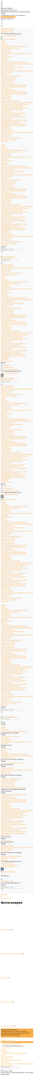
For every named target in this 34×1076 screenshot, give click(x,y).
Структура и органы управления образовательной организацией (14, 93)
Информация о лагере (10, 152)
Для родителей (7, 69)
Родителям (5, 1062)
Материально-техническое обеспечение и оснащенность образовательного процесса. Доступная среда (17, 104)
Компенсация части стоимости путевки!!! (17, 71)
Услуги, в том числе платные (12, 67)
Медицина (5, 74)
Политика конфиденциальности (14, 46)
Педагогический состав (10, 101)
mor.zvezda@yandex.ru (10, 35)
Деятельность (6, 57)
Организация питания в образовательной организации (13, 122)
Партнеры (5, 44)
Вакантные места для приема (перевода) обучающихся (12, 114)
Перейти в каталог (8, 17)
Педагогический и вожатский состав (16, 53)
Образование (6, 97)
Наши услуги (6, 233)
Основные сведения (9, 90)
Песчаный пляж (7, 1026)
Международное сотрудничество (14, 120)
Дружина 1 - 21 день (8, 78)
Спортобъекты (7, 1002)
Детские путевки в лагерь (11, 76)
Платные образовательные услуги (14, 108)
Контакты (4, 55)
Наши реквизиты (8, 83)
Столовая (4, 978)
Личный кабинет (7, 867)
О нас (3, 145)
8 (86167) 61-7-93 (7, 863)
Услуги (3, 1055)
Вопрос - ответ (6, 72)
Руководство (6, 51)
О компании (6, 1048)
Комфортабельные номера (11, 954)
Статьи (3, 42)
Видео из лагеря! (7, 28)
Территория (6, 930)
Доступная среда (7, 79)
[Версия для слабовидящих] (1, 37)
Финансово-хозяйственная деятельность (11, 110)
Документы (5, 50)
